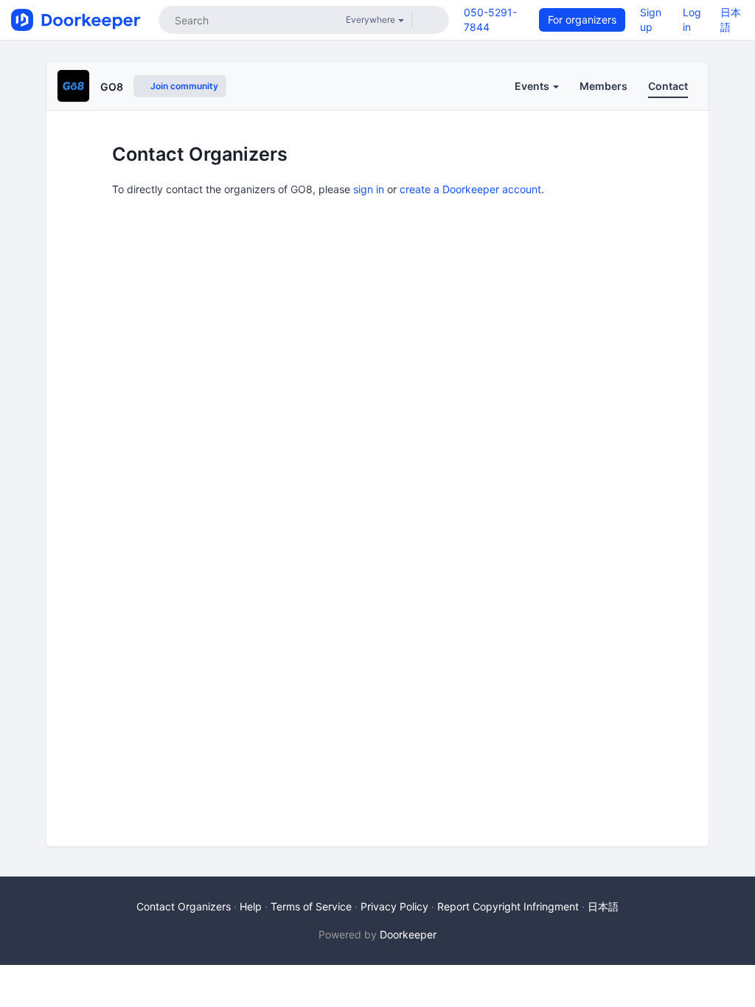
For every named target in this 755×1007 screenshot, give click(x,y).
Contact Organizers (183, 906)
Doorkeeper (408, 934)
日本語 (603, 906)
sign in (368, 189)
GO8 (111, 86)
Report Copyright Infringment (508, 906)
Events (533, 86)
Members (603, 86)
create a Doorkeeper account (470, 189)
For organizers (582, 19)
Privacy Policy (394, 906)
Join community (183, 85)
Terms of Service (311, 906)
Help (251, 906)
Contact (668, 86)
